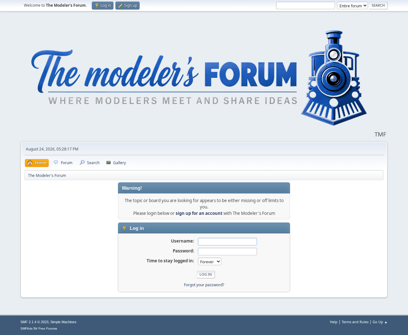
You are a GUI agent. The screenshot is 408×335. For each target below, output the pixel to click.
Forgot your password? (204, 285)
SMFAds (26, 328)
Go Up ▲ (380, 321)
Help (334, 321)
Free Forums (48, 328)
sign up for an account (199, 213)
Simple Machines (63, 322)
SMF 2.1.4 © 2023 (34, 322)
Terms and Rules (355, 321)
